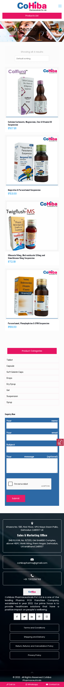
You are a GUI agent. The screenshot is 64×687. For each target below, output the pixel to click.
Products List (32, 15)
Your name (32, 420)
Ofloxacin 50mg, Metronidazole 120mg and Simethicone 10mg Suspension (26, 256)
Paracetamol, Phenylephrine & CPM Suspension (28, 323)
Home (13, 35)
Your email (32, 432)
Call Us (12, 684)
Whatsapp (33, 684)
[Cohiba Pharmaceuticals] (32, 5)
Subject (10, 444)
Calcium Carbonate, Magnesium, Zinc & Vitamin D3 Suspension (30, 123)
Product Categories (32, 350)
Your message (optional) (32, 456)
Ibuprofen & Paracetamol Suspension (24, 189)
